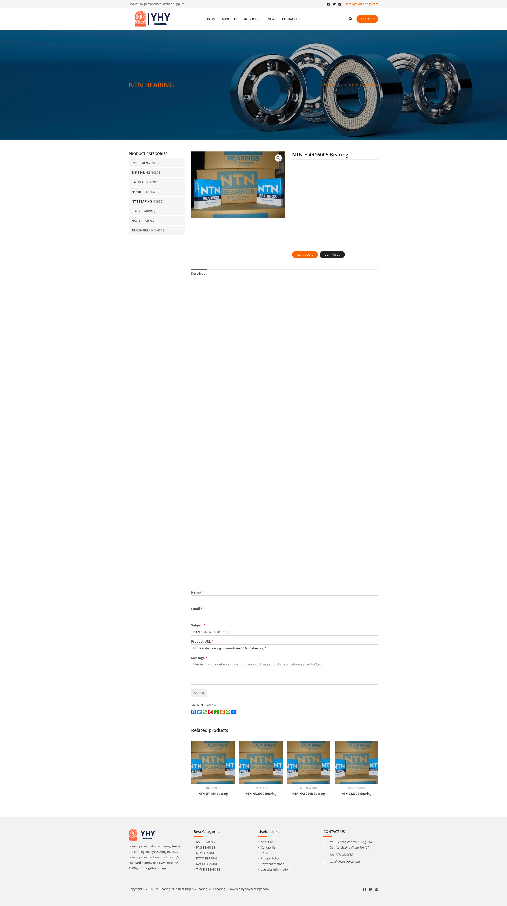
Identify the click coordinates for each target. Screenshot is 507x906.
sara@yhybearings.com (345, 861)
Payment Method (272, 864)
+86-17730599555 (341, 855)
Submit (199, 693)
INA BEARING (141, 163)
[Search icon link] (351, 19)
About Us (267, 842)
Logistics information (275, 869)
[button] (278, 158)
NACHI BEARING (143, 221)
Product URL (202, 642)
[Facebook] (328, 4)
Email (197, 609)
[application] (260, 19)
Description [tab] (199, 273)
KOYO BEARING (142, 211)
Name (197, 592)
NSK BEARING (141, 192)
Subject (198, 625)
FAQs (264, 853)
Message (199, 658)
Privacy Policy (270, 858)
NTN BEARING (142, 201)
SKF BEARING (141, 172)
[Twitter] (334, 4)
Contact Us (268, 847)
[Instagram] (339, 4)
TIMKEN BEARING (144, 230)
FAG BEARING (141, 182)
